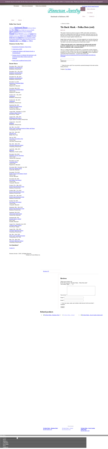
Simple (33, 37)
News (83, 16)
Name (62, 297)
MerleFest (11, 150)
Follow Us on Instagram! (27, 5)
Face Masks (90, 12)
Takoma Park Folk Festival (15, 106)
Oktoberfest (12, 96)
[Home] (83, 9)
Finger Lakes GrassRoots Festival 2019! (21, 60)
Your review (63, 295)
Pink (10, 37)
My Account (16, 5)
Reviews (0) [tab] (46, 271)
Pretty (13, 37)
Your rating (63, 284)
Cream (22, 30)
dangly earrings (14, 31)
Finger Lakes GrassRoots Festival (17, 235)
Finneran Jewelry (64, 10)
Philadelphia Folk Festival (15, 118)
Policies (20, 20)
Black (13, 30)
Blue (17, 30)
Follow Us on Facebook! (41, 5)
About (12, 20)
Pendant (34, 35)
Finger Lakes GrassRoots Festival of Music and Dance (22, 128)
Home (4, 439)
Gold (28, 33)
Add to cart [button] (49, 429)
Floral (11, 33)
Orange (29, 36)
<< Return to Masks (64, 23)
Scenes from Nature (28, 37)
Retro (22, 37)
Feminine (29, 31)
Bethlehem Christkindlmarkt (15, 67)
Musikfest (11, 123)
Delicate (21, 31)
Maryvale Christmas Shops (15, 168)
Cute (26, 30)
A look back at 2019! (17, 49)
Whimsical (20, 40)
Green (32, 34)
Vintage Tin (13, 41)
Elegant (25, 31)
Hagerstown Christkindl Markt (16, 83)
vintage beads (19, 39)
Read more (68, 429)
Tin (10, 39)
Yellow (31, 41)
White (24, 41)
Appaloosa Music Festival (15, 113)
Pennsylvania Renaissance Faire (16, 186)
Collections (5, 442)
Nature (21, 35)
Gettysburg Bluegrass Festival (16, 145)
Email (62, 300)
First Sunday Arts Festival (15, 180)
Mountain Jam (12, 133)
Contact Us (91, 16)
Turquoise (13, 39)
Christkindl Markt (13, 162)
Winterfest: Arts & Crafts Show (16, 155)
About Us (5, 441)
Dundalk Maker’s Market (15, 219)
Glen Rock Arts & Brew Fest (16, 138)
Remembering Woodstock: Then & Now (21, 46)
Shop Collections (91, 9)
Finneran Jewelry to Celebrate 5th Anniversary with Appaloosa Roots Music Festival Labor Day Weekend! (24, 56)
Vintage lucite (33, 39)
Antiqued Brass (21, 27)
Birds (10, 30)
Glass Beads (25, 33)
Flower (16, 33)
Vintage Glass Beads (27, 39)
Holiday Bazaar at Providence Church (18, 173)
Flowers (21, 33)
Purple (16, 37)
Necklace (25, 35)
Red (19, 37)
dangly (32, 30)
